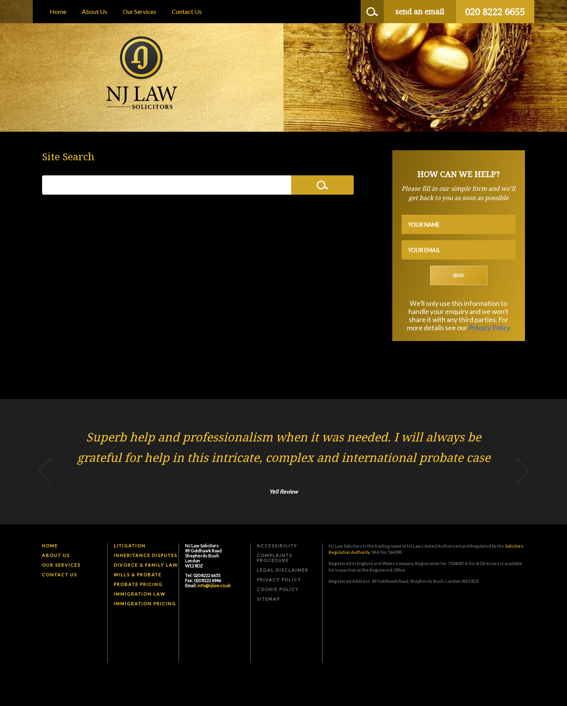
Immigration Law (139, 593)
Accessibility (277, 545)
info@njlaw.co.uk (214, 585)
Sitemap (268, 598)
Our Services (139, 11)
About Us (94, 11)
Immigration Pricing (145, 603)
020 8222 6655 (495, 11)
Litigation (130, 545)
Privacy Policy (489, 328)
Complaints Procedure (274, 558)
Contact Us (187, 11)
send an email (419, 11)
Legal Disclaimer (283, 569)
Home (58, 11)
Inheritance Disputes (145, 555)
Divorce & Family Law (146, 564)
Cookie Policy (278, 589)
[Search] (372, 11)
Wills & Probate (138, 574)
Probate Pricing (138, 584)
